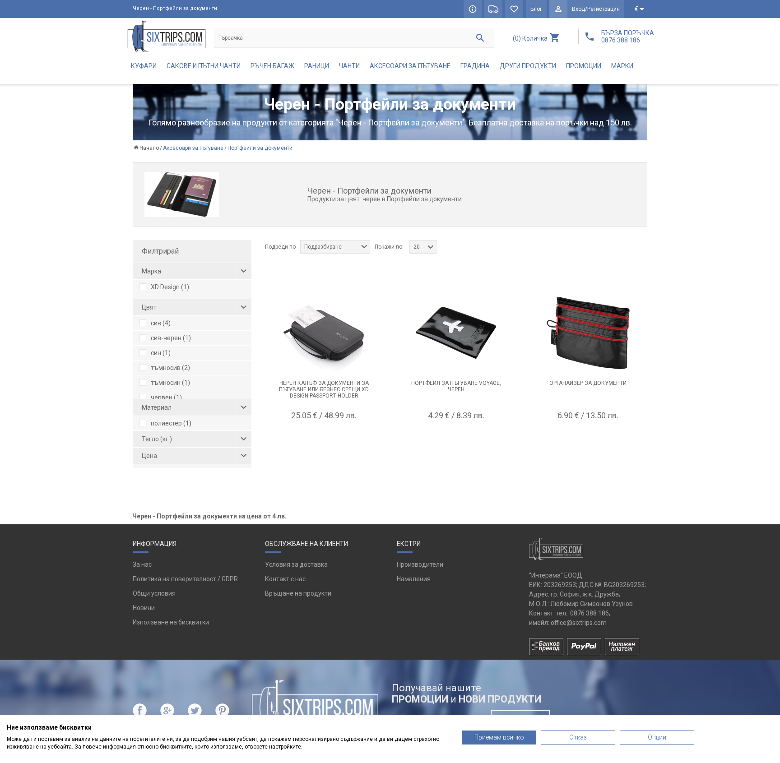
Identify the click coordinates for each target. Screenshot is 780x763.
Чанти (349, 65)
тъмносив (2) (170, 367)
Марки (622, 65)
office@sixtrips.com (579, 622)
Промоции (583, 65)
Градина (475, 65)
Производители (420, 564)
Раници (316, 65)
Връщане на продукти (298, 593)
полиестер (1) (171, 423)
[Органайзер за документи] (588, 333)
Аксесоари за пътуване (410, 65)
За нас (142, 564)
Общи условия (154, 593)
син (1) (161, 352)
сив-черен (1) (171, 338)
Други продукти (528, 65)
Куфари (144, 65)
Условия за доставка (296, 564)
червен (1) (166, 397)
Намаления (414, 579)
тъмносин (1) (170, 382)
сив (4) (161, 323)
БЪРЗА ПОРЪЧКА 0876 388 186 (627, 36)
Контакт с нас (285, 579)
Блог (536, 9)
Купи (324, 437)
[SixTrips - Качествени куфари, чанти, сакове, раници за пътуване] (166, 35)
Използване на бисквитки (171, 622)
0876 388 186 (589, 613)
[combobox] (335, 247)
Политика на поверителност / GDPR (185, 579)
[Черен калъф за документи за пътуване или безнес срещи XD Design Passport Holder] (324, 333)
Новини (144, 607)
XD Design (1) (170, 287)
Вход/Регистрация (596, 9)
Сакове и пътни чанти (204, 65)
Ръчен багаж (272, 65)
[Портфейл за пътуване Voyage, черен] (456, 333)
